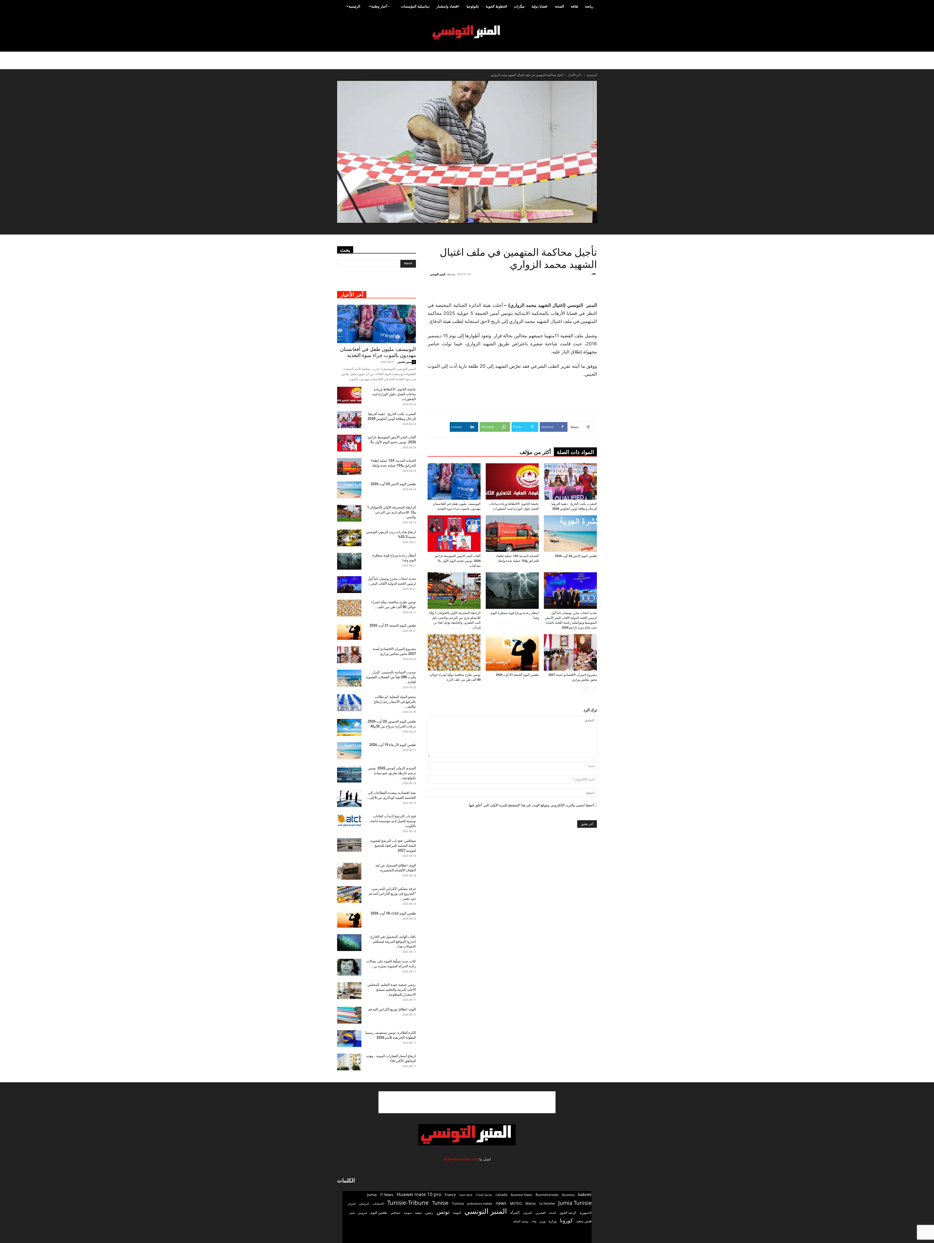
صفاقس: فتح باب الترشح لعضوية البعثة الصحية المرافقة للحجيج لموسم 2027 (393, 845)
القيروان (527, 1213)
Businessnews (547, 1194)
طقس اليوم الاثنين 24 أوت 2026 (576, 556)
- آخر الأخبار (575, 75)
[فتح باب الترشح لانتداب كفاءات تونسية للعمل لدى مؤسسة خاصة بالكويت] (349, 820)
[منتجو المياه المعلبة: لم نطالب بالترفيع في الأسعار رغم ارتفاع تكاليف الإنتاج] (349, 702)
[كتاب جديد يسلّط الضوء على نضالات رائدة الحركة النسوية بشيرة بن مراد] (349, 967)
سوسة (408, 1213)
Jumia (372, 1194)
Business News (521, 1195)
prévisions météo (479, 1203)
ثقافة (574, 6)
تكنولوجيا (473, 6)
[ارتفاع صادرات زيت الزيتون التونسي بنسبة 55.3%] (349, 537)
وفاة (534, 1221)
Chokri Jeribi (484, 1195)
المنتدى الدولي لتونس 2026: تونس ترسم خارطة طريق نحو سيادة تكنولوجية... (392, 773)
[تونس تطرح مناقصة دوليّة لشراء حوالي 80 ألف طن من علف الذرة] (454, 652)
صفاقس (395, 1213)
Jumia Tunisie (575, 1202)
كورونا (566, 1220)
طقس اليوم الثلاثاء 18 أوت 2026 (393, 913)
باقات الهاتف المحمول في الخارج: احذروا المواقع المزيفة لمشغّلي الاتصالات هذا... (392, 941)
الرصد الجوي (567, 1212)
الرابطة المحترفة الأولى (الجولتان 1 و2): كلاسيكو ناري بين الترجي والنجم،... (391, 512)
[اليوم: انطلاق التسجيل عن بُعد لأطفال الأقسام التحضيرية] (349, 871)
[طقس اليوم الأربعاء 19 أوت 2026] (349, 750)
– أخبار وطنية (380, 6)
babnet (585, 1194)
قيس (351, 1213)
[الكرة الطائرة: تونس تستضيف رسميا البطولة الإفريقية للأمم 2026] (349, 1038)
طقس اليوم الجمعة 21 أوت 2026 (517, 675)
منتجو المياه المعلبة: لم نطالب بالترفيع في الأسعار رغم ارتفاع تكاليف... (395, 701)
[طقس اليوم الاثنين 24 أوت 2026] (570, 533)
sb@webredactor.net (460, 1159)
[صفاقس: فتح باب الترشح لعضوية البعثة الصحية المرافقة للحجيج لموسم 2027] (349, 845)
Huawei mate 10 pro (419, 1194)
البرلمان (364, 1203)
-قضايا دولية (539, 6)
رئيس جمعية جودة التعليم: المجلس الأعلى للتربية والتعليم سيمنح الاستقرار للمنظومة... (392, 989)
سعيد (418, 1212)
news (501, 1203)
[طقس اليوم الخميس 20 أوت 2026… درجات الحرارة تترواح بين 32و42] (349, 727)
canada (501, 1194)
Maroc (530, 1203)
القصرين (540, 1213)
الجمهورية (586, 1213)
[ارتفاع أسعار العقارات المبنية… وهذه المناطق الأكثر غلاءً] (349, 1062)
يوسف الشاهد (520, 1221)
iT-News (386, 1194)
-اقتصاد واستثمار (448, 6)
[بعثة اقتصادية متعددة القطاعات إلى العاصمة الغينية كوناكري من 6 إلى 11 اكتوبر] (349, 798)
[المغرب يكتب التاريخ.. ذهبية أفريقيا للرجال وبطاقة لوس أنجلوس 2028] (570, 481)
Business (568, 1195)
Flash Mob (465, 1195)
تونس (443, 1211)
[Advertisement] (568, 289)
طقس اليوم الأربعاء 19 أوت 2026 (392, 745)
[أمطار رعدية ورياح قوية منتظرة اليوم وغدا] (512, 590)
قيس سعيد (584, 1221)
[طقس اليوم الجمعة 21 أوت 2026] (512, 652)
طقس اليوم (378, 1212)
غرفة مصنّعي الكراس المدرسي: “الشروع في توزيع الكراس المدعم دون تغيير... (392, 893)
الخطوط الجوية (496, 6)
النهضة (457, 1213)
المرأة (515, 1212)
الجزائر (351, 1203)
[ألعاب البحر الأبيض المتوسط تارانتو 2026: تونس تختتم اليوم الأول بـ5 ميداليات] (454, 533)
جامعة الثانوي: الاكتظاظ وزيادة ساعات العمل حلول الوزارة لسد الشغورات (394, 394)
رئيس (429, 1212)
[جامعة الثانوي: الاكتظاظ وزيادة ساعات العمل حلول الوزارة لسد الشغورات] (512, 481)
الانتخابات (378, 1203)
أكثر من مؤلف (535, 452)
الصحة (559, 6)
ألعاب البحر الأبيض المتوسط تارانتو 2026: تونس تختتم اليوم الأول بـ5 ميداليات (458, 560)
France (450, 1194)
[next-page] (584, 689)
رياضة (589, 6)
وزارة (553, 1221)
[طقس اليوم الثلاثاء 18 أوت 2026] (349, 919)
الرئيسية (354, 6)
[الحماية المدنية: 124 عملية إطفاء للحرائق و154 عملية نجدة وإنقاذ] (512, 533)
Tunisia (458, 1203)
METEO (516, 1203)
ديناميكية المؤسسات (415, 6)
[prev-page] (592, 689)
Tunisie (440, 1202)
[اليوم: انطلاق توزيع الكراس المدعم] (349, 1015)
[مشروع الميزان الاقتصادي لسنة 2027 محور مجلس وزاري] (570, 652)
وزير (542, 1221)
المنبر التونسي (437, 274)
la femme (547, 1203)
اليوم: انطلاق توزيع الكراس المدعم (392, 1009)
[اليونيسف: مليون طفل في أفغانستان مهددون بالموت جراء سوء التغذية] (454, 481)
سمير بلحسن (404, 362)
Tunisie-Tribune (408, 1202)
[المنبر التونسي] (467, 32)
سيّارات (519, 6)
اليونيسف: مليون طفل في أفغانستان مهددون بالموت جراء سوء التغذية (378, 352)
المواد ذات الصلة (575, 452)
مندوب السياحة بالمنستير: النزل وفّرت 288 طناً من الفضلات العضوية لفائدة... (391, 677)
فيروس (362, 1213)
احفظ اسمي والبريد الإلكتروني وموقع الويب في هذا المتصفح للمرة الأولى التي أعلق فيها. (531, 805)
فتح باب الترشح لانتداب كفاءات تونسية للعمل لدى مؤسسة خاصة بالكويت (393, 821)
